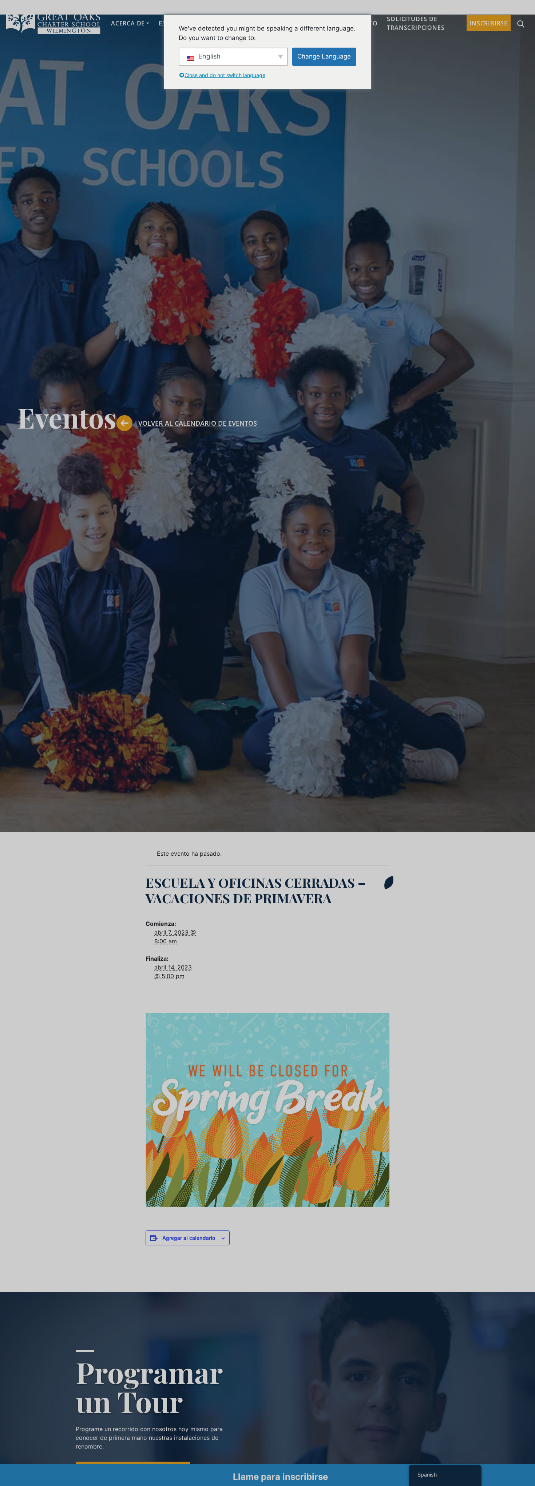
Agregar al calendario (188, 1237)
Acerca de (128, 23)
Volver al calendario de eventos (197, 423)
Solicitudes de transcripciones (415, 23)
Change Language (324, 56)
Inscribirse (488, 23)
